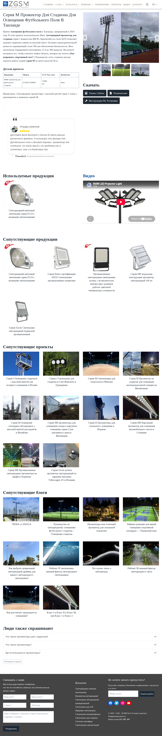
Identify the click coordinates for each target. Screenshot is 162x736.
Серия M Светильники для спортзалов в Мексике (101, 380)
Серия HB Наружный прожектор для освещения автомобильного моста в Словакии (141, 427)
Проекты (116, 5)
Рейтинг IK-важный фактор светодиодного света (142, 570)
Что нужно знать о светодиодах (101, 570)
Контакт (137, 5)
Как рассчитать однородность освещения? (22, 614)
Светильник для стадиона (86, 718)
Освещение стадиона (12, 662)
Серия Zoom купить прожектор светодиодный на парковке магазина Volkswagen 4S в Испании (61, 475)
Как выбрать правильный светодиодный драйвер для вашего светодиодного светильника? (21, 573)
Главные (48, 5)
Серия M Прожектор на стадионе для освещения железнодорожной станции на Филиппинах (141, 383)
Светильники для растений (87, 725)
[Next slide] (157, 37)
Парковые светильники (85, 710)
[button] (102, 70)
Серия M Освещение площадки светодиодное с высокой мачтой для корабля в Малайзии (21, 427)
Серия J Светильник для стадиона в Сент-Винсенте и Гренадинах (61, 381)
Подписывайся (146, 694)
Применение (102, 5)
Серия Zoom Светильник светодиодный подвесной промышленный (22, 331)
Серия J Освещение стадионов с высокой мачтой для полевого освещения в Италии (21, 381)
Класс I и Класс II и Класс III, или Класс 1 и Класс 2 (61, 614)
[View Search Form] (147, 4)
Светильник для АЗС (84, 707)
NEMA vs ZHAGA (21, 524)
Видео (126, 5)
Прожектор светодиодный (86, 696)
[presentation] (21, 194)
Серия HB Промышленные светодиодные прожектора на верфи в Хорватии (22, 473)
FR (124, 719)
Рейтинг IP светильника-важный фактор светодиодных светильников (61, 571)
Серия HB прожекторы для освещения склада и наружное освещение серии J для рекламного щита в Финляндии (61, 429)
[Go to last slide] (85, 37)
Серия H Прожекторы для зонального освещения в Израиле (101, 426)
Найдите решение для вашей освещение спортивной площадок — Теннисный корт (141, 527)
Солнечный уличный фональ (87, 714)
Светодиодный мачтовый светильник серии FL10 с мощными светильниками (22, 213)
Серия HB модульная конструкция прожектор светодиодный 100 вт (141, 277)
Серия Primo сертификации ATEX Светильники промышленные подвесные (62, 277)
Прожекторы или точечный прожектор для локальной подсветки (101, 527)
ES (120, 719)
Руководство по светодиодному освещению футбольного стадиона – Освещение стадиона (62, 529)
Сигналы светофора (84, 721)
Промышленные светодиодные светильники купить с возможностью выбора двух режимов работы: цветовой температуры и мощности (101, 282)
